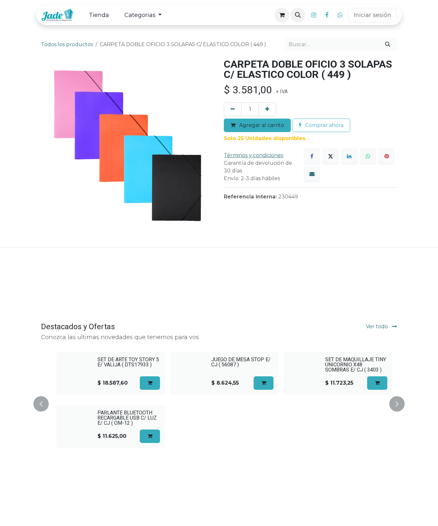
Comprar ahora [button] (323, 125)
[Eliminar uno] (232, 109)
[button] (298, 15)
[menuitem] (99, 15)
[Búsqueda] (387, 44)
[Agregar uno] (267, 109)
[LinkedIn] (349, 156)
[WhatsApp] (368, 156)
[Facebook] (327, 15)
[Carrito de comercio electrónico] (281, 15)
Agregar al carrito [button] (261, 125)
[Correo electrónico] (312, 173)
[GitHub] (340, 15)
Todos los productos (67, 44)
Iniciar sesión (372, 15)
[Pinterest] (386, 156)
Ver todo (377, 326)
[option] (219, 402)
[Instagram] (313, 15)
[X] (330, 156)
